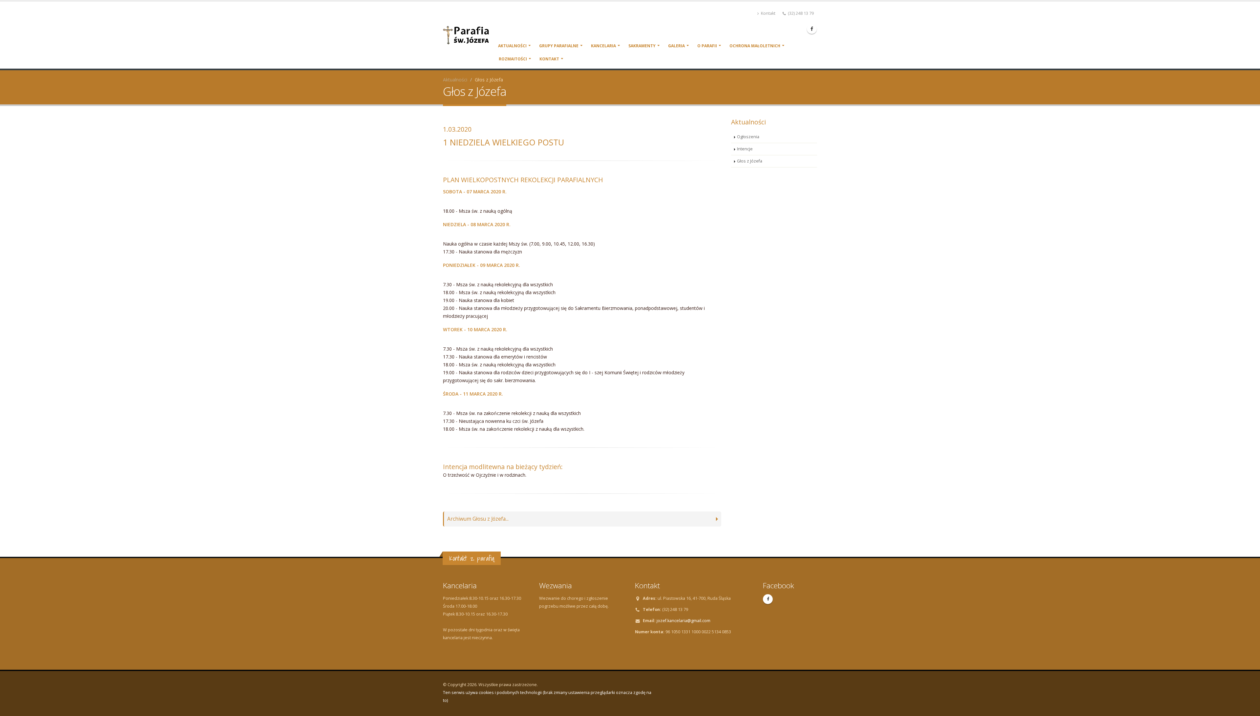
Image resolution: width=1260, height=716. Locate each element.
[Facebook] (812, 29)
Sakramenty (642, 46)
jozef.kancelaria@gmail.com (683, 620)
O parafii (707, 46)
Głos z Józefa (749, 161)
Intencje (745, 149)
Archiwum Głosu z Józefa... (478, 518)
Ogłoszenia (748, 137)
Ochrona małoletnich (754, 46)
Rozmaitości (513, 59)
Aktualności (512, 46)
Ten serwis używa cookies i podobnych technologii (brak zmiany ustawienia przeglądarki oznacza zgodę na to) (547, 696)
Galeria (676, 46)
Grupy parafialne (558, 46)
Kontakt (767, 13)
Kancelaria (603, 46)
